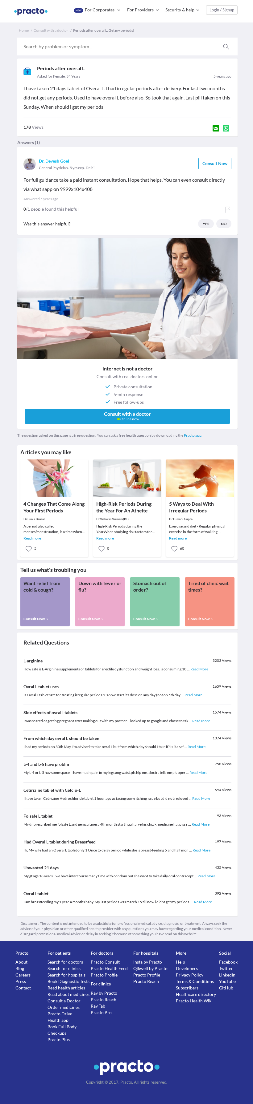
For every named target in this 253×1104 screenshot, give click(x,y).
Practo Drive (60, 1013)
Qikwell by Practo (150, 968)
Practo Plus (59, 1039)
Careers (23, 974)
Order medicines (64, 1007)
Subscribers (187, 987)
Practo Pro (101, 1012)
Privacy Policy (189, 974)
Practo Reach (103, 999)
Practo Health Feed (109, 968)
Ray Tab (98, 1006)
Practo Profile (104, 974)
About (21, 961)
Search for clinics (64, 968)
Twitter (226, 968)
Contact (23, 987)
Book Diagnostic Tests (68, 981)
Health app (58, 1020)
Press (20, 981)
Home (24, 30)
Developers (187, 968)
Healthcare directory (196, 994)
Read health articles (66, 987)
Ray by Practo (104, 993)
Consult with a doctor (51, 30)
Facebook (228, 961)
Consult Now (214, 163)
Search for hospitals (66, 974)
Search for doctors (65, 961)
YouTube (227, 981)
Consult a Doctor (64, 1000)
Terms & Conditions (195, 981)
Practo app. (193, 435)
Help (180, 961)
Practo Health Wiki (194, 1000)
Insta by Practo (147, 961)
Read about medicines (68, 994)
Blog (19, 968)
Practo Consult (105, 961)
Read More (199, 669)
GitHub (226, 987)
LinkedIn (227, 974)
